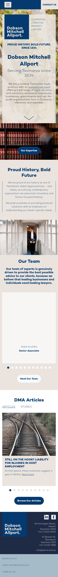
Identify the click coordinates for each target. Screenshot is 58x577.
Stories (26, 407)
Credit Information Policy (15, 565)
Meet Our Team (29, 378)
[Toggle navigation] (7, 5)
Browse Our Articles (29, 500)
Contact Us (49, 4)
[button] (29, 114)
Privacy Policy (9, 559)
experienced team (39, 87)
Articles (8, 407)
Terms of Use (9, 572)
